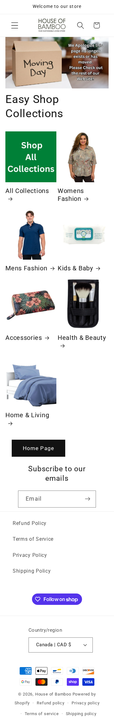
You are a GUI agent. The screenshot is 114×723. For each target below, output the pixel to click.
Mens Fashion (26, 268)
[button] (15, 25)
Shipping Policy (32, 571)
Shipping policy (81, 713)
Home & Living (27, 415)
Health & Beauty (82, 337)
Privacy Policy (30, 555)
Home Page (38, 448)
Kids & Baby (75, 268)
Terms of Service (33, 539)
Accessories (23, 337)
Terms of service (42, 713)
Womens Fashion (71, 194)
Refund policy (50, 703)
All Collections (27, 191)
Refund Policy (30, 523)
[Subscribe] (87, 499)
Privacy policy (85, 703)
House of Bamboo (53, 694)
